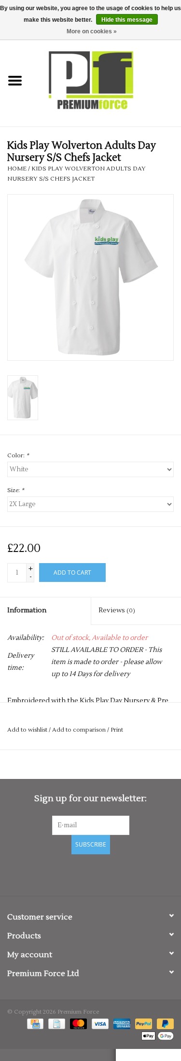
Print (117, 730)
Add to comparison (79, 730)
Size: (15, 490)
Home (17, 168)
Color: (18, 455)
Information (26, 610)
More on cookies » (92, 31)
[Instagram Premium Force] (124, 873)
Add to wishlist (27, 730)
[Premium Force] (106, 80)
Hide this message (127, 19)
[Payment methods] (34, 1023)
